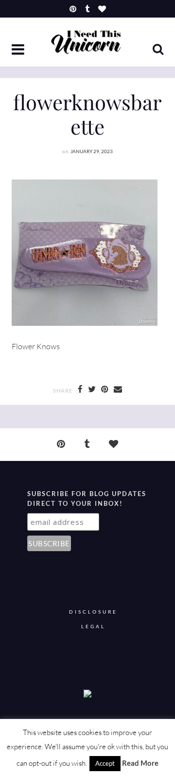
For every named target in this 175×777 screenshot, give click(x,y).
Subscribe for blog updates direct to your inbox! (86, 498)
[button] (19, 50)
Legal (93, 626)
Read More (140, 762)
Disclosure (93, 612)
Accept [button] (105, 763)
